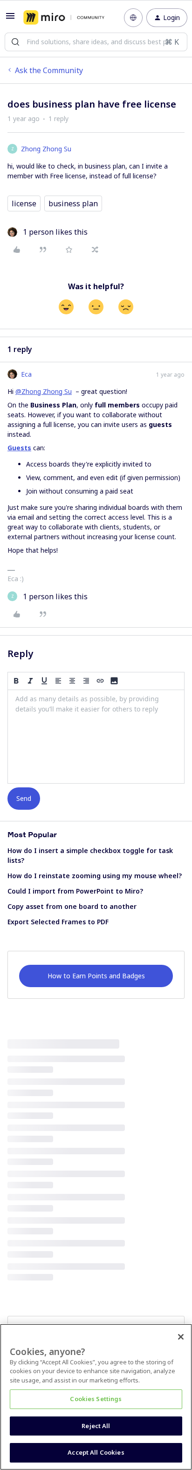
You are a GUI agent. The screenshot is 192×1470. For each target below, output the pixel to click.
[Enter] (15, 42)
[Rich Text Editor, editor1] (96, 736)
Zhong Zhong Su (46, 148)
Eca (26, 374)
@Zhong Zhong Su (43, 391)
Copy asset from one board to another (72, 906)
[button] (10, 19)
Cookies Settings (96, 1399)
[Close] (181, 1337)
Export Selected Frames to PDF (58, 921)
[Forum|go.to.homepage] (63, 17)
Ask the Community (49, 70)
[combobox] (96, 42)
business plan (73, 203)
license (24, 203)
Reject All (96, 1426)
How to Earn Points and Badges (96, 975)
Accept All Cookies (96, 1452)
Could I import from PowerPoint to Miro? (75, 891)
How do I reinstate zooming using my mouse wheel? (94, 875)
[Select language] (133, 17)
